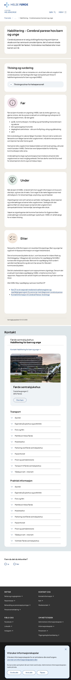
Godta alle (14, 672)
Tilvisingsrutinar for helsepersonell (29, 84)
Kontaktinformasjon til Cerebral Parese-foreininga (30, 294)
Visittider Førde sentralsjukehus (27, 541)
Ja (8, 564)
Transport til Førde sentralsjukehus (28, 466)
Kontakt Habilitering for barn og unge (24, 349)
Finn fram (19, 400)
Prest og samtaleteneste (24, 460)
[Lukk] (65, 649)
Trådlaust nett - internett (24, 472)
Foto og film (19, 430)
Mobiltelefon (20, 442)
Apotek (18, 418)
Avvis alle (29, 672)
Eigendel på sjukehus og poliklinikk (28, 424)
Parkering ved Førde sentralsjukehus (29, 448)
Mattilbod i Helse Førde (24, 436)
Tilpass (42, 672)
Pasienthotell (20, 454)
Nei (17, 564)
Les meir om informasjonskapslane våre (22, 660)
